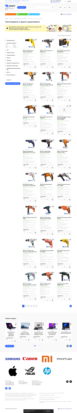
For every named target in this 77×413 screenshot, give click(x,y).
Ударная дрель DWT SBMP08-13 (62, 284)
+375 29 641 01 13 (36, 383)
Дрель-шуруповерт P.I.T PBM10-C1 (46, 51)
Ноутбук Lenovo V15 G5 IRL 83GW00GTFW (66, 333)
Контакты (12, 2)
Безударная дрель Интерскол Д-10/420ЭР (29, 185)
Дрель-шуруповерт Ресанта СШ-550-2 (45, 152)
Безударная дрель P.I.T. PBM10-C (46, 117)
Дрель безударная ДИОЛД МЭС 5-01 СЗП (29, 152)
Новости (10, 0)
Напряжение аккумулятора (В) (13, 69)
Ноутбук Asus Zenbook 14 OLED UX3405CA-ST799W (25, 333)
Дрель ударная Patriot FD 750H (30, 218)
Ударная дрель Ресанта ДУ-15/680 (63, 185)
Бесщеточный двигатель (13, 63)
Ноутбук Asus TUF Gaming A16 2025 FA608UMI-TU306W (38, 333)
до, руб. (14, 45)
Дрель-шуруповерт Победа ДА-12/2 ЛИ (45, 218)
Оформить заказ (25, 0)
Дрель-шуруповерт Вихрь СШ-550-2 (28, 84)
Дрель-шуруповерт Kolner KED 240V (28, 51)
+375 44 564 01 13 (9, 383)
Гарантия (17, 2)
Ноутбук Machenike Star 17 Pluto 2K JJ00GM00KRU (52, 333)
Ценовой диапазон (11, 43)
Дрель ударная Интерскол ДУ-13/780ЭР (29, 284)
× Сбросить (8, 80)
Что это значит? (27, 411)
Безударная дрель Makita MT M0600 (47, 251)
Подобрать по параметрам (12, 83)
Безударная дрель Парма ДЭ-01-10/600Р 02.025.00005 (64, 118)
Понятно (48, 411)
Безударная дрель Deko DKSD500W (63, 51)
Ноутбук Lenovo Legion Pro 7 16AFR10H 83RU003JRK (11, 334)
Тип (8, 50)
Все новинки (10, 346)
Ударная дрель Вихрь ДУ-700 (29, 117)
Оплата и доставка (17, 0)
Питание (9, 60)
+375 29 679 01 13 (22, 383)
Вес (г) (8, 72)
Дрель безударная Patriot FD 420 (64, 218)
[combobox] (68, 35)
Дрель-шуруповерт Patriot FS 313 (45, 284)
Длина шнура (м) (11, 75)
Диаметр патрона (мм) (12, 65)
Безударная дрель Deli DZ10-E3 (63, 251)
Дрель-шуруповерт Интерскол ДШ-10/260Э (46, 84)
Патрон (8, 58)
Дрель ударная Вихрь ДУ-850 (46, 185)
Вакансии (7, 2)
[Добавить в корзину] (35, 67)
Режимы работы (11, 55)
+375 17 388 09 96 (9, 382)
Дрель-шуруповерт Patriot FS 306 (62, 152)
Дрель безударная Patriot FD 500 (64, 84)
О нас (6, 0)
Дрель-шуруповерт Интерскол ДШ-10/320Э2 (30, 251)
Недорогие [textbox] (67, 35)
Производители (11, 40)
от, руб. (6, 45)
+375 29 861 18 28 (9, 384)
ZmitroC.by (69, 408)
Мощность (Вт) (10, 52)
